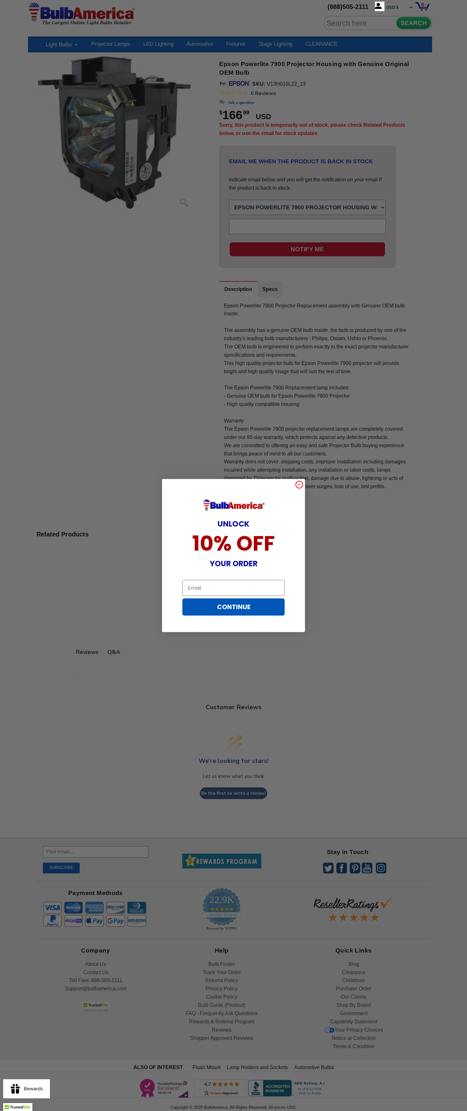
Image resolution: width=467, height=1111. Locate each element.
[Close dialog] (299, 484)
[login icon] (379, 6)
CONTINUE (233, 607)
